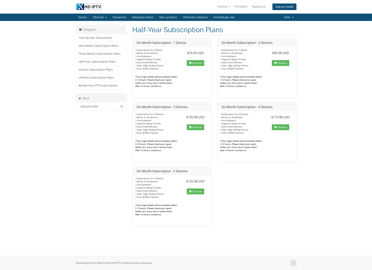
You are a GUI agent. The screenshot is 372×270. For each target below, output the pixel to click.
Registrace (259, 6)
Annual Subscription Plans (96, 69)
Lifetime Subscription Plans (96, 77)
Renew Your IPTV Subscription (98, 85)
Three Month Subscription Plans (100, 53)
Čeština (222, 6)
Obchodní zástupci (195, 17)
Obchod (99, 17)
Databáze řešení (142, 17)
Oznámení (119, 17)
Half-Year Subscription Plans (97, 61)
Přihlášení (240, 6)
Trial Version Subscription (95, 38)
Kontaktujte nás (224, 17)
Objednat (197, 63)
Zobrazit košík (284, 7)
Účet (288, 17)
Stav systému (168, 17)
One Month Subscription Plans (98, 46)
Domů (82, 17)
